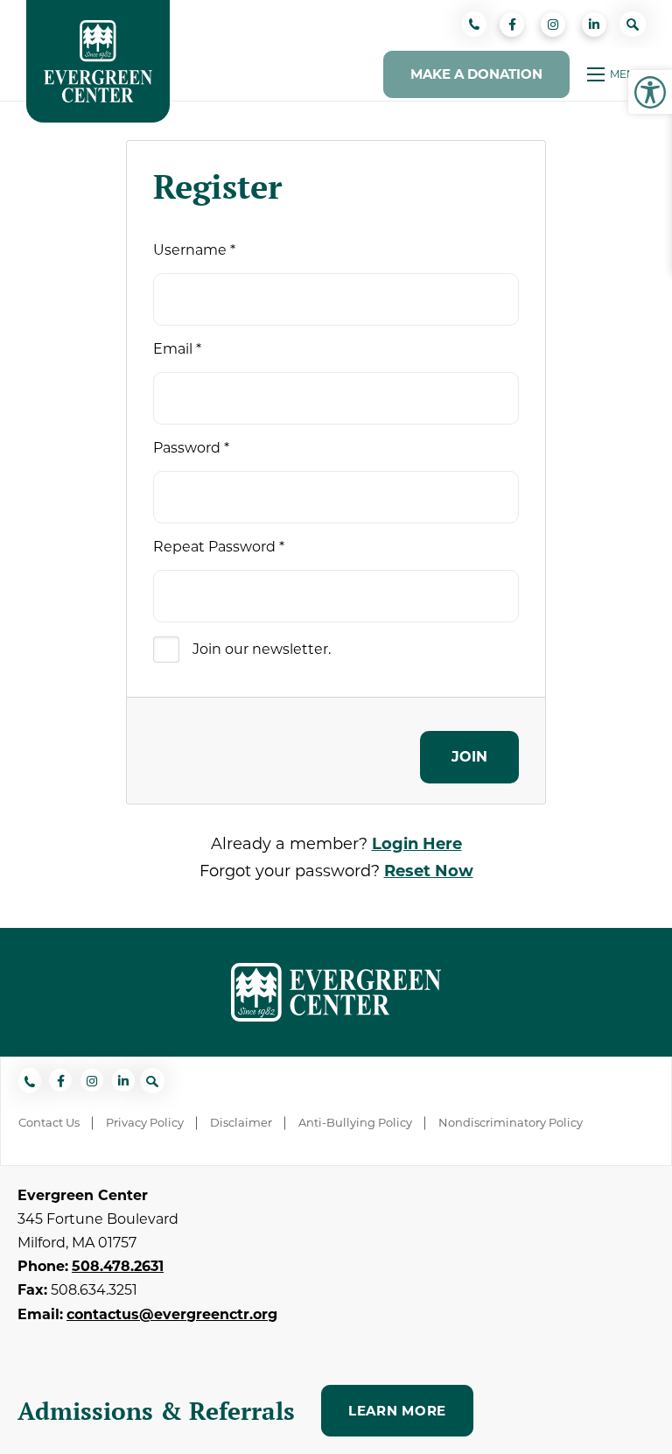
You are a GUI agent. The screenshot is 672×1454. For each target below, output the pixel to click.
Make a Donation (476, 74)
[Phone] (474, 23)
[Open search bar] (633, 23)
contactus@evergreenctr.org (171, 1314)
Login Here (417, 843)
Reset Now (428, 871)
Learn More (397, 1410)
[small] (512, 24)
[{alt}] (336, 991)
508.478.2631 (118, 1266)
